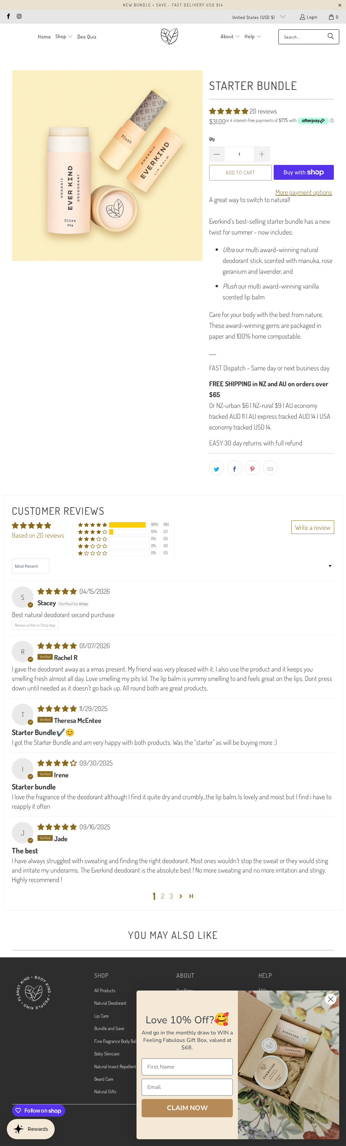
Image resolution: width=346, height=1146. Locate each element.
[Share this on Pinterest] (252, 467)
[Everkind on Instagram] (19, 17)
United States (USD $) (254, 17)
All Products (104, 990)
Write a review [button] (312, 527)
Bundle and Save (109, 1028)
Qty (212, 139)
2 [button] (162, 896)
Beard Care (103, 1079)
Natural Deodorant (110, 1003)
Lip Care (101, 1016)
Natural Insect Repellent (115, 1066)
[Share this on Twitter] (216, 467)
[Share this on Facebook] (234, 467)
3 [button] (171, 896)
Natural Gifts (105, 1091)
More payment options (303, 192)
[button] (64, 37)
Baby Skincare (106, 1053)
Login (312, 17)
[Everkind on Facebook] (8, 17)
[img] (58, 591)
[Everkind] (169, 37)
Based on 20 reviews (38, 535)
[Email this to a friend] (270, 467)
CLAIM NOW (187, 1108)
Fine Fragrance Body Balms (118, 1041)
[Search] (330, 36)
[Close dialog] (331, 999)
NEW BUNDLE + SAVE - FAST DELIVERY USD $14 (173, 4)
